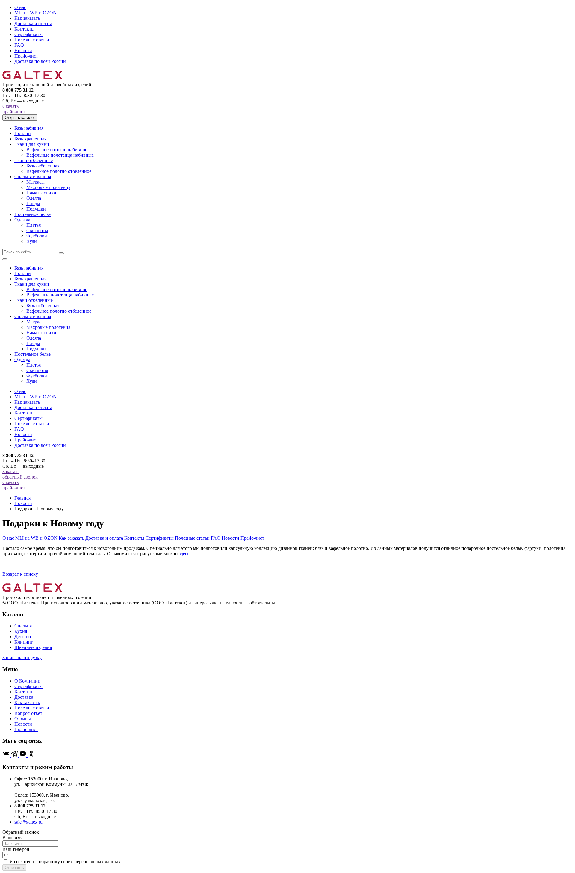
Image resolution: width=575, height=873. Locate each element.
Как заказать (27, 18)
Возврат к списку (20, 574)
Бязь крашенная (30, 138)
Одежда (22, 219)
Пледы (33, 203)
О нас (20, 7)
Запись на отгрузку (22, 657)
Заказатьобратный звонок (20, 474)
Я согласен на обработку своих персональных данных (65, 861)
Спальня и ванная (32, 176)
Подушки (36, 208)
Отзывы (22, 718)
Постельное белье (32, 214)
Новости (23, 50)
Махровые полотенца (48, 187)
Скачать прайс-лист (13, 109)
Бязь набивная (28, 128)
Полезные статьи (31, 39)
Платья (33, 225)
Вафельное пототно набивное (56, 149)
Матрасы (35, 181)
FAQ (19, 45)
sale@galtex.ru (28, 821)
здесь (184, 553)
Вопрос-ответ (28, 713)
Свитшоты (37, 230)
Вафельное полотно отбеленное (58, 171)
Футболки (36, 235)
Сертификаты (28, 34)
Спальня (23, 625)
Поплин (22, 133)
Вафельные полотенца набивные (60, 155)
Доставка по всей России (40, 61)
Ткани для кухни (31, 144)
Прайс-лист (26, 55)
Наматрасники (41, 192)
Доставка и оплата (33, 23)
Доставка (23, 697)
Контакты (24, 28)
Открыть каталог (20, 117)
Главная (22, 497)
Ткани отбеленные (33, 160)
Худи (31, 241)
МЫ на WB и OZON (35, 12)
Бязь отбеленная (42, 165)
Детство (22, 636)
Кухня (20, 631)
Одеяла (33, 198)
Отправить (14, 867)
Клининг (23, 641)
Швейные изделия (33, 647)
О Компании (27, 680)
